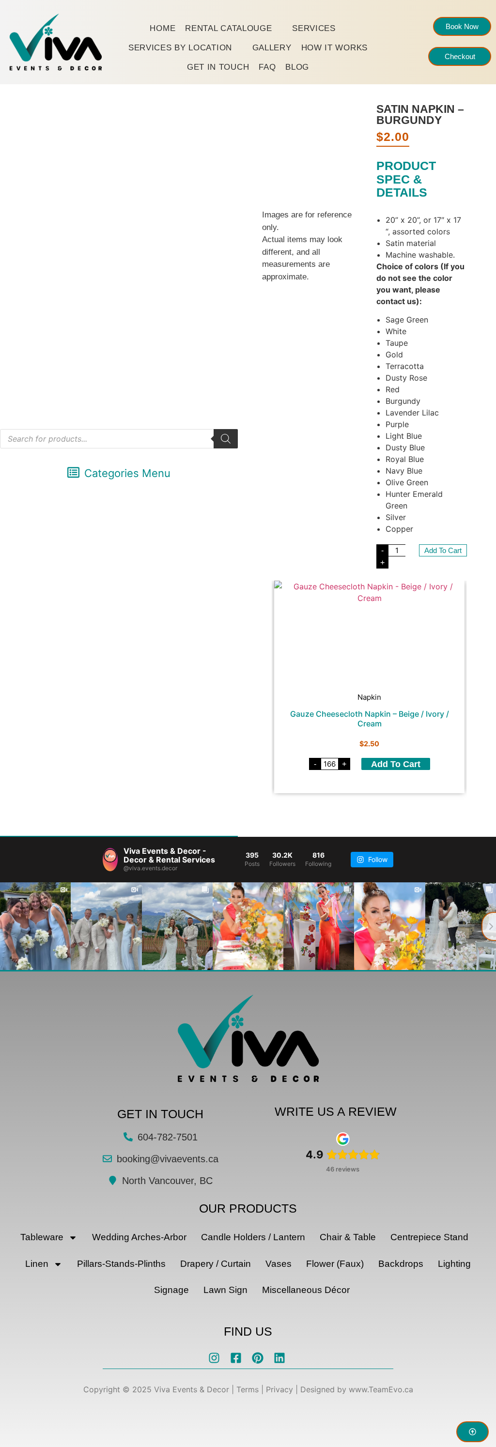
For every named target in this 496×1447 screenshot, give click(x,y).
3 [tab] (316, 811)
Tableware (41, 1237)
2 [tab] (306, 811)
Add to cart (443, 550)
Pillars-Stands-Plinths (121, 1264)
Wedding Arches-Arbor (139, 1237)
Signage (171, 1290)
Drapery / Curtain (215, 1264)
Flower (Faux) (335, 1264)
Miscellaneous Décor (306, 1290)
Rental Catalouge (228, 28)
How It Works (334, 47)
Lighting (454, 1264)
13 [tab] (413, 811)
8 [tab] (365, 811)
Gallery (272, 47)
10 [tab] (384, 811)
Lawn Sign (225, 1290)
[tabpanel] (369, 687)
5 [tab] (336, 811)
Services (314, 28)
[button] (119, 473)
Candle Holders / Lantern (253, 1237)
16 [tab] (442, 811)
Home (162, 28)
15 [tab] (432, 811)
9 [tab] (374, 811)
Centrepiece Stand (429, 1237)
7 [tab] (355, 811)
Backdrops (400, 1264)
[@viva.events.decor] (110, 859)
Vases (278, 1264)
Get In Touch (218, 67)
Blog (297, 67)
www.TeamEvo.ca (381, 1389)
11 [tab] (394, 811)
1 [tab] (297, 811)
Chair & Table (348, 1237)
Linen (36, 1264)
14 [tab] (423, 811)
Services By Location (180, 47)
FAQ (267, 67)
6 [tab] (345, 811)
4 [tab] (326, 811)
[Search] (226, 438)
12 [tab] (403, 811)
